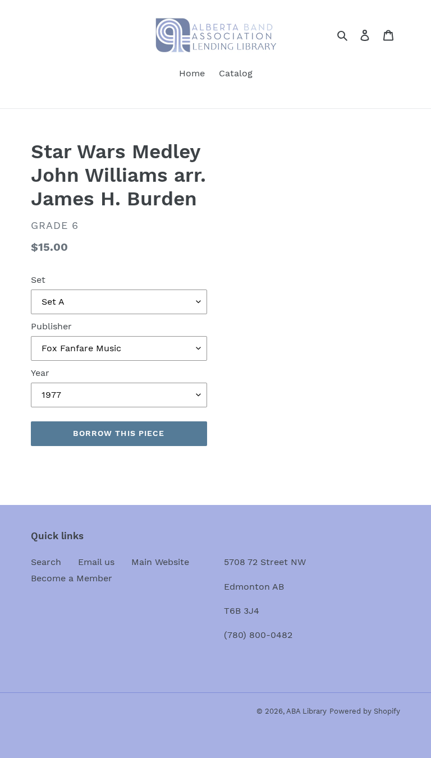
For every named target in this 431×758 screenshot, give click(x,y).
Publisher (51, 326)
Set (38, 279)
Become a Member (71, 578)
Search (46, 562)
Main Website (160, 562)
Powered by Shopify (364, 711)
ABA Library (306, 711)
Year (40, 372)
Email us (96, 562)
